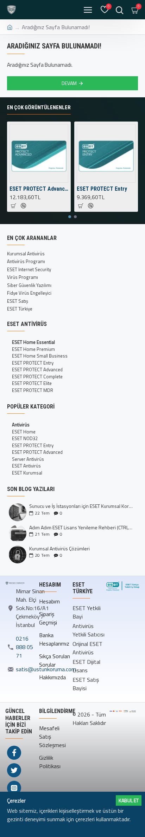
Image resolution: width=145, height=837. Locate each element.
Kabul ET (129, 800)
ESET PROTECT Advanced (39, 188)
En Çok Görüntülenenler (39, 107)
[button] (69, 216)
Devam (69, 83)
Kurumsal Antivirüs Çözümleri (59, 548)
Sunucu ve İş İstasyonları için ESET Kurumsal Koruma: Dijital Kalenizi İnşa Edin (81, 506)
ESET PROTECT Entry (102, 188)
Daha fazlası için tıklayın (35, 827)
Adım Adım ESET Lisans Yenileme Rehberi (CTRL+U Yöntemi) (81, 527)
